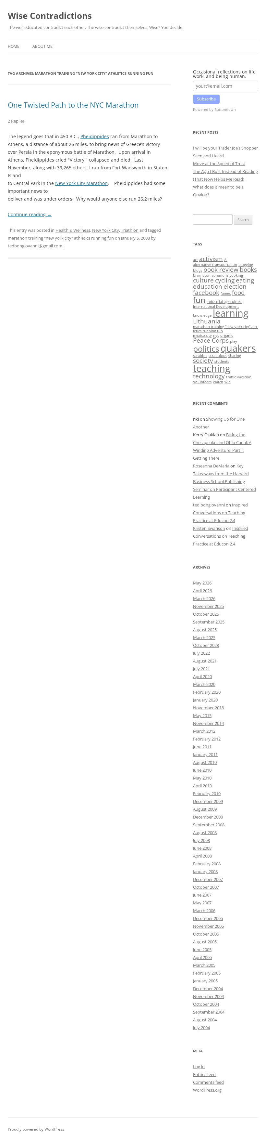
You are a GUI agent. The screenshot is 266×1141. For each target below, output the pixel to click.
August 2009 (205, 809)
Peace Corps (211, 340)
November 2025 (208, 606)
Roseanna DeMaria (211, 466)
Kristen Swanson (209, 528)
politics (206, 348)
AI (225, 259)
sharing (234, 355)
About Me (42, 46)
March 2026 (204, 598)
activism (211, 259)
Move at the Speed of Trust (219, 163)
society (203, 360)
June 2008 (202, 848)
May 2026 (202, 583)
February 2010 (207, 793)
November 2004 (208, 996)
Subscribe (206, 99)
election (235, 286)
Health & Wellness (72, 230)
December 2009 (208, 801)
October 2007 (206, 887)
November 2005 (208, 926)
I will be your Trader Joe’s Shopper (225, 148)
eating (245, 280)
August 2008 (205, 832)
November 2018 (208, 708)
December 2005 (208, 918)
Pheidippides (94, 136)
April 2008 (202, 856)
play (233, 341)
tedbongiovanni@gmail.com (35, 246)
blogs (197, 270)
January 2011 (205, 754)
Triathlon (130, 230)
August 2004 (205, 1020)
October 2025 (206, 614)
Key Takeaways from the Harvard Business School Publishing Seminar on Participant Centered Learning (224, 481)
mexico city (202, 335)
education (207, 286)
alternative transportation (215, 264)
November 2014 (208, 723)
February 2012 (207, 739)
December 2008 (208, 817)
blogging (245, 264)
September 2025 (208, 622)
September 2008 (208, 825)
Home (13, 46)
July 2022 (201, 653)
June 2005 (202, 949)
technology (209, 376)
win (227, 382)
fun (199, 300)
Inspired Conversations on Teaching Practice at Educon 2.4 (220, 512)
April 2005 (202, 957)
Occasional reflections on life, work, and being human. (225, 74)
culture (203, 280)
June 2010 (202, 770)
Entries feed (204, 1074)
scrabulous (218, 355)
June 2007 (202, 895)
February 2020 (207, 692)
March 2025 (204, 637)
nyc (216, 335)
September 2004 (208, 1012)
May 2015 (202, 715)
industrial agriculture (224, 301)
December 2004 (208, 988)
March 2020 (204, 684)
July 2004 (201, 1027)
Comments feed (208, 1082)
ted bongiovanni (209, 505)
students (221, 361)
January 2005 (205, 981)
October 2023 (206, 645)
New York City (105, 230)
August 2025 (205, 630)
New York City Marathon (81, 183)
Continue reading (30, 214)
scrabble (200, 355)
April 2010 (202, 786)
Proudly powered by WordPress (36, 1129)
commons (220, 275)
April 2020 (202, 676)
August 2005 (205, 942)
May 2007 (202, 903)
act (195, 259)
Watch (218, 382)
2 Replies (16, 121)
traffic (231, 377)
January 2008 (205, 871)
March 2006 (204, 910)
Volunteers (202, 382)
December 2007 (208, 879)
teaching (211, 368)
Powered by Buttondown (214, 109)
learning (230, 313)
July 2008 (201, 840)
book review (220, 269)
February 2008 (207, 864)
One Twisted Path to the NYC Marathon (73, 105)
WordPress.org (207, 1090)
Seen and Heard (208, 156)
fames (226, 293)
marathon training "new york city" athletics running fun (61, 238)
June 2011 (202, 747)
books (248, 269)
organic (226, 335)
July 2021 (201, 669)
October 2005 (206, 934)
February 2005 (207, 973)
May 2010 (202, 778)
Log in (199, 1066)
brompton (202, 275)
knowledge (202, 315)
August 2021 (205, 661)
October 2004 (206, 1004)
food (238, 292)
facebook (206, 292)
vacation (244, 377)
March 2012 (204, 731)
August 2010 (205, 762)
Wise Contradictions (50, 15)
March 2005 (204, 965)
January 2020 (205, 700)
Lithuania (207, 321)
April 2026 (202, 591)
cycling (225, 280)
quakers (238, 348)
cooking (236, 275)
